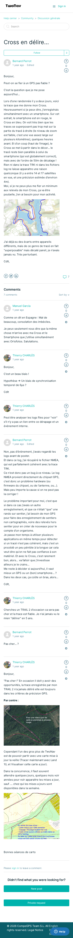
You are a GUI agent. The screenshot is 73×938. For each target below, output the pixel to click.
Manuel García (21, 306)
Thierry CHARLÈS (24, 355)
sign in (15, 868)
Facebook (6, 276)
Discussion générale (49, 18)
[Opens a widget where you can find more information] (59, 931)
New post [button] (36, 888)
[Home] (13, 8)
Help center (10, 18)
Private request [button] (36, 902)
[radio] (66, 61)
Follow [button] (37, 52)
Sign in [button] (62, 6)
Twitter (11, 276)
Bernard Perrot (22, 61)
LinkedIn (16, 276)
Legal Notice (35, 930)
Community (27, 18)
